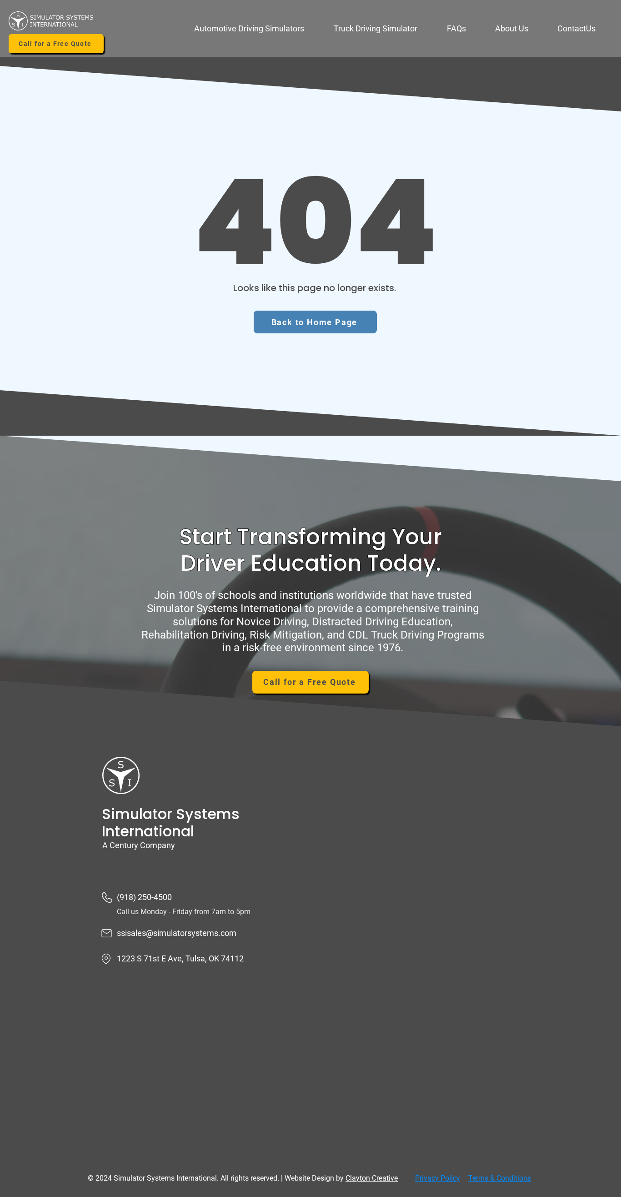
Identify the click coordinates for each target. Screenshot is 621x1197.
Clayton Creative (372, 1178)
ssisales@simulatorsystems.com (176, 933)
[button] (256, 28)
